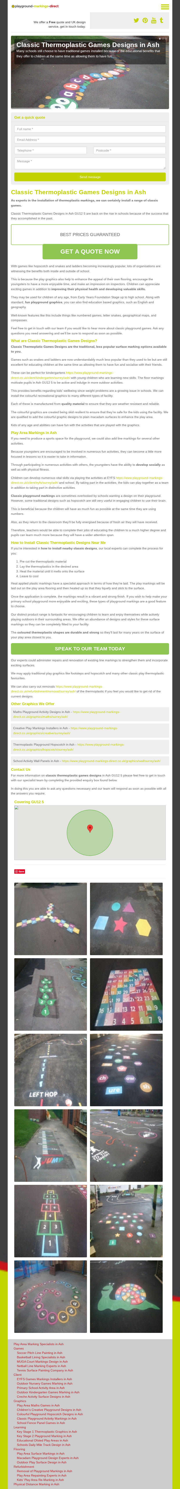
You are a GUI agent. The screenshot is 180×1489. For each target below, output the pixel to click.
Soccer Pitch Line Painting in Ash (39, 1353)
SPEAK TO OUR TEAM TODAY (90, 648)
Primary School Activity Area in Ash (41, 1388)
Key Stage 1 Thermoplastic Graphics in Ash (47, 1431)
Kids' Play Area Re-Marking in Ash (40, 1480)
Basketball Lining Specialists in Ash (41, 1357)
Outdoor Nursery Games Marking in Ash (44, 1383)
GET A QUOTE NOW (90, 251)
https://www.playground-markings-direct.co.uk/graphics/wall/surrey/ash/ (111, 761)
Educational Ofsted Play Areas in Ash (42, 1440)
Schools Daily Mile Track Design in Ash (43, 1445)
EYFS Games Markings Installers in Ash (44, 1379)
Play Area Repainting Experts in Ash (42, 1475)
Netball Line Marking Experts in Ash (41, 1366)
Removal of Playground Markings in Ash (44, 1471)
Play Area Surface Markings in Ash (41, 1453)
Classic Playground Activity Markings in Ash (47, 1418)
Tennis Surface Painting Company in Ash (45, 1370)
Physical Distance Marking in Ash (36, 1484)
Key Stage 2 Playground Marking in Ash (44, 1436)
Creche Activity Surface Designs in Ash (43, 1396)
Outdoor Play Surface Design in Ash (42, 1462)
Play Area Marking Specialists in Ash (39, 1344)
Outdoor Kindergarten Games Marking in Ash (48, 1392)
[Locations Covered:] (13, 6)
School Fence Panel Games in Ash (41, 1423)
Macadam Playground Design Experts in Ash (48, 1458)
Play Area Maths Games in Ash (38, 1405)
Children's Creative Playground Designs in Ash (49, 1409)
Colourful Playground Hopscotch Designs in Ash (50, 1414)
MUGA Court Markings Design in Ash (42, 1361)
